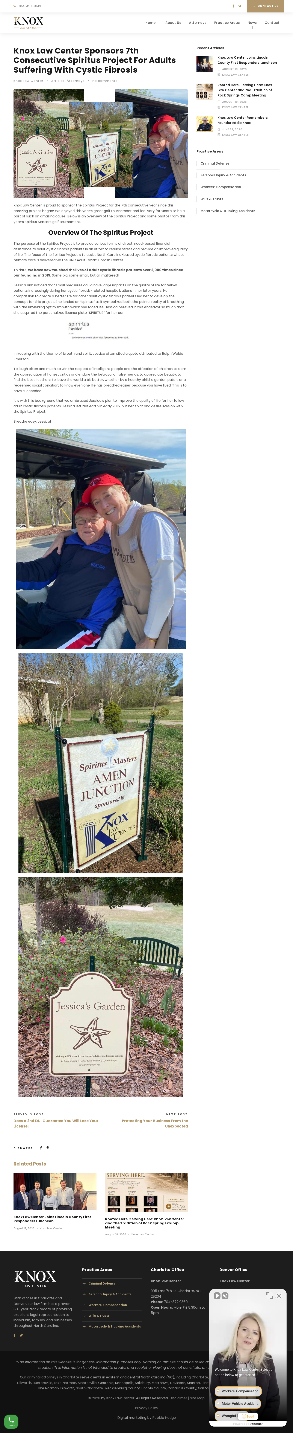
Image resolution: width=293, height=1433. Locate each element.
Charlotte (200, 1377)
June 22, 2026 (232, 129)
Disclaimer (178, 1398)
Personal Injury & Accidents (223, 175)
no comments (105, 80)
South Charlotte (89, 1388)
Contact (272, 22)
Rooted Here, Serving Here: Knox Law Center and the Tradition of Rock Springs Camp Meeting (144, 1223)
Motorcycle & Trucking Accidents (228, 211)
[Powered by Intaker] (256, 1424)
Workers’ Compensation (221, 187)
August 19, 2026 (24, 1228)
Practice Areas (227, 22)
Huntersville (42, 1382)
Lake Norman (65, 1382)
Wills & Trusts (212, 199)
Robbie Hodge (164, 1417)
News (252, 22)
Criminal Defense (215, 163)
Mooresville (87, 1382)
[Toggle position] (269, 1295)
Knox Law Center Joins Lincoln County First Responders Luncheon (52, 1219)
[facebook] (233, 6)
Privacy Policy (146, 1408)
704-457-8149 (29, 6)
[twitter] (239, 6)
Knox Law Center (28, 80)
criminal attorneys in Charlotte (53, 1377)
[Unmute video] (217, 1295)
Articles (58, 80)
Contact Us (268, 6)
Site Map (197, 1398)
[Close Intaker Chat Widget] (278, 1295)
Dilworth (24, 1382)
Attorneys (198, 22)
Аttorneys (76, 80)
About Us (173, 22)
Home (150, 22)
